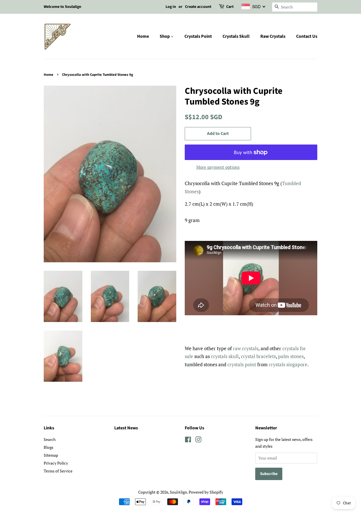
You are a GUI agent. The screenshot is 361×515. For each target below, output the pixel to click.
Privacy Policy (56, 463)
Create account (198, 7)
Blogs (48, 447)
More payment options (218, 167)
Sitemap (51, 455)
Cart (230, 7)
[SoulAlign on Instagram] (198, 440)
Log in (171, 7)
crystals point (241, 364)
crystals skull (225, 356)
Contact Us (306, 36)
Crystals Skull (236, 36)
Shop (165, 36)
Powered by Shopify (206, 492)
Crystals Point (198, 36)
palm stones (291, 356)
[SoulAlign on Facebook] (188, 440)
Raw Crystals (272, 36)
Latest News (126, 428)
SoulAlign (178, 492)
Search (50, 439)
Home (143, 36)
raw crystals (245, 348)
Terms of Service (58, 471)
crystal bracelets (258, 356)
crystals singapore (288, 364)
